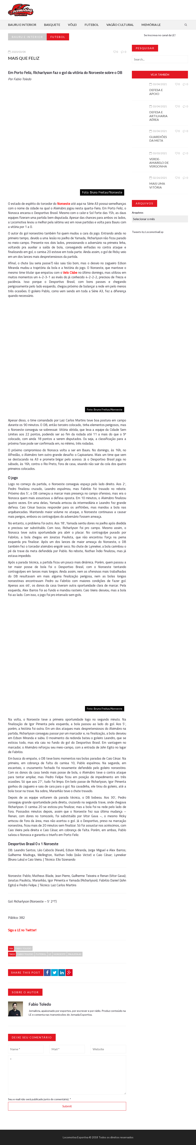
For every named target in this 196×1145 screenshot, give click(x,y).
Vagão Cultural (120, 24)
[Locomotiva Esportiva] (20, 9)
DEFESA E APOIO (156, 91)
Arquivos (137, 212)
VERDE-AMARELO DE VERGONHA (159, 162)
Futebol (92, 24)
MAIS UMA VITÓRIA (157, 185)
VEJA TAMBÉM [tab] (160, 74)
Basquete (52, 24)
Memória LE (151, 24)
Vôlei (72, 24)
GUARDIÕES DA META (158, 138)
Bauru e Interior (22, 24)
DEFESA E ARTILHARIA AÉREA (158, 115)
